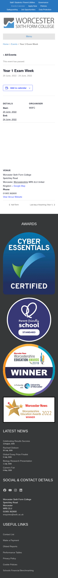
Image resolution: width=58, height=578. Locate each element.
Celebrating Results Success (16, 441)
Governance (43, 2)
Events (14, 44)
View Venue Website (12, 196)
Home (6, 44)
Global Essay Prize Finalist (15, 454)
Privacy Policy (9, 558)
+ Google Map (18, 185)
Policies (43, 6)
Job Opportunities (28, 10)
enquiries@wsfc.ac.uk (13, 514)
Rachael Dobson (11, 448)
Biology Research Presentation (17, 461)
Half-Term (15, 204)
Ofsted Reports (10, 546)
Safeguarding (12, 10)
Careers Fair (9, 467)
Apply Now (32, 6)
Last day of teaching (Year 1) (41, 204)
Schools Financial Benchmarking (18, 570)
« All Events (9, 54)
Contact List (8, 534)
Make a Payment (11, 540)
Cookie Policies (10, 564)
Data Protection (45, 10)
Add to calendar (18, 88)
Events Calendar (18, 6)
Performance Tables (12, 552)
